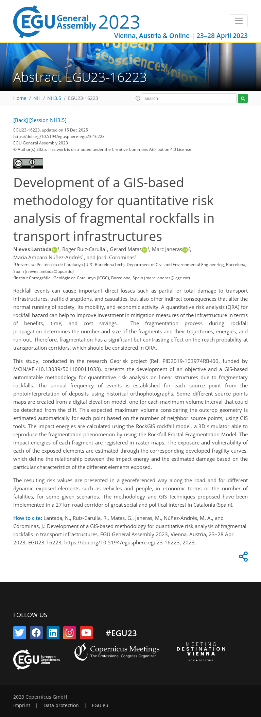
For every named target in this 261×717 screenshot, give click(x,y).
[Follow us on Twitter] (19, 634)
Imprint (21, 705)
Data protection (61, 705)
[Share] (242, 558)
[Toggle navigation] (239, 20)
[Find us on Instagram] (69, 634)
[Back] (20, 120)
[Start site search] (243, 98)
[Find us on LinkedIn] (53, 634)
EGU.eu (100, 705)
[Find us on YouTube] (86, 634)
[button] (138, 98)
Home (20, 98)
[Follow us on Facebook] (36, 634)
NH (36, 98)
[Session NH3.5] (48, 120)
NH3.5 (54, 98)
